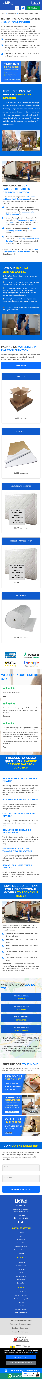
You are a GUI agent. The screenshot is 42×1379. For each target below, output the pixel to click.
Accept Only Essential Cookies (21, 1363)
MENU (35, 3)
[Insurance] (21, 1347)
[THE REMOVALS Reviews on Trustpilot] (31, 655)
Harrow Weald (21, 1266)
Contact (21, 1232)
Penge (21, 1272)
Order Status (21, 1302)
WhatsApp (34, 8)
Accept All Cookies (21, 1357)
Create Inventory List (21, 1299)
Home (3, 13)
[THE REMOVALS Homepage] (8, 3)
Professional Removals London (21, 1320)
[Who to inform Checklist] (21, 1126)
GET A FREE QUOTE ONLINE (22, 1370)
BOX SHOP (21, 365)
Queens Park (21, 1283)
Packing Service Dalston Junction (28, 13)
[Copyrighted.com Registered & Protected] (21, 1339)
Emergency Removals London (21, 1324)
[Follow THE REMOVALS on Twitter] (22, 1222)
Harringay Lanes (21, 1276)
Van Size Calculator (21, 1295)
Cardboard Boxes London (21, 1328)
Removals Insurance (21, 1250)
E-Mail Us (21, 1215)
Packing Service (12, 13)
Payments (21, 1306)
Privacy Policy (33, 1352)
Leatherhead (21, 1262)
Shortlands (21, 1269)
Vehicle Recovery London (21, 1332)
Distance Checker (21, 1312)
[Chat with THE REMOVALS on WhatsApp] (10, 1376)
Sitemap (21, 1253)
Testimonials (21, 1239)
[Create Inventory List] (21, 1105)
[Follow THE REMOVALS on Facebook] (18, 1222)
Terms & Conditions (21, 1246)
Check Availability (21, 1292)
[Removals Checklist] (21, 1083)
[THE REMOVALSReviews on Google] (31, 664)
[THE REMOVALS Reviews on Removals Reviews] (10, 655)
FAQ (21, 1236)
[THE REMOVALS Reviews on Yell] (10, 664)
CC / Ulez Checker (21, 1309)
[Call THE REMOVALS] (23, 8)
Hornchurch (21, 1279)
